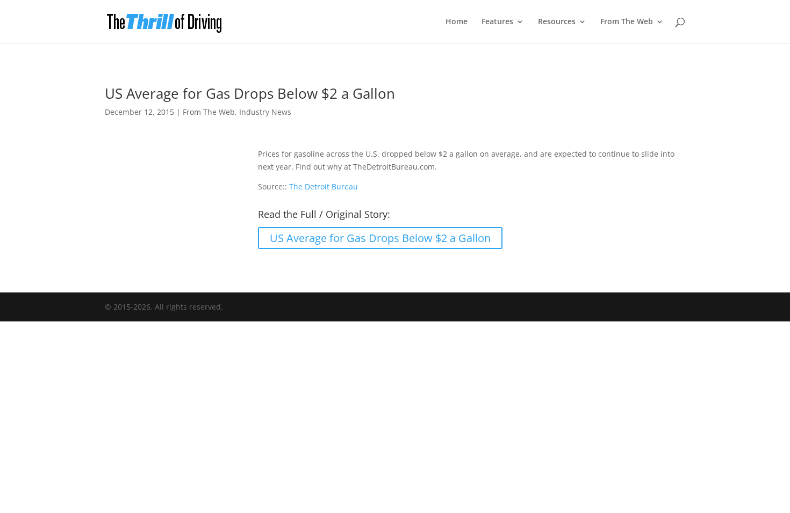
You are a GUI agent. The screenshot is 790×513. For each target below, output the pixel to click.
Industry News (265, 112)
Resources (557, 22)
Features (497, 22)
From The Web (626, 22)
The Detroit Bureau (323, 186)
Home (457, 22)
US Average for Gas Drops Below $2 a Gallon (380, 238)
